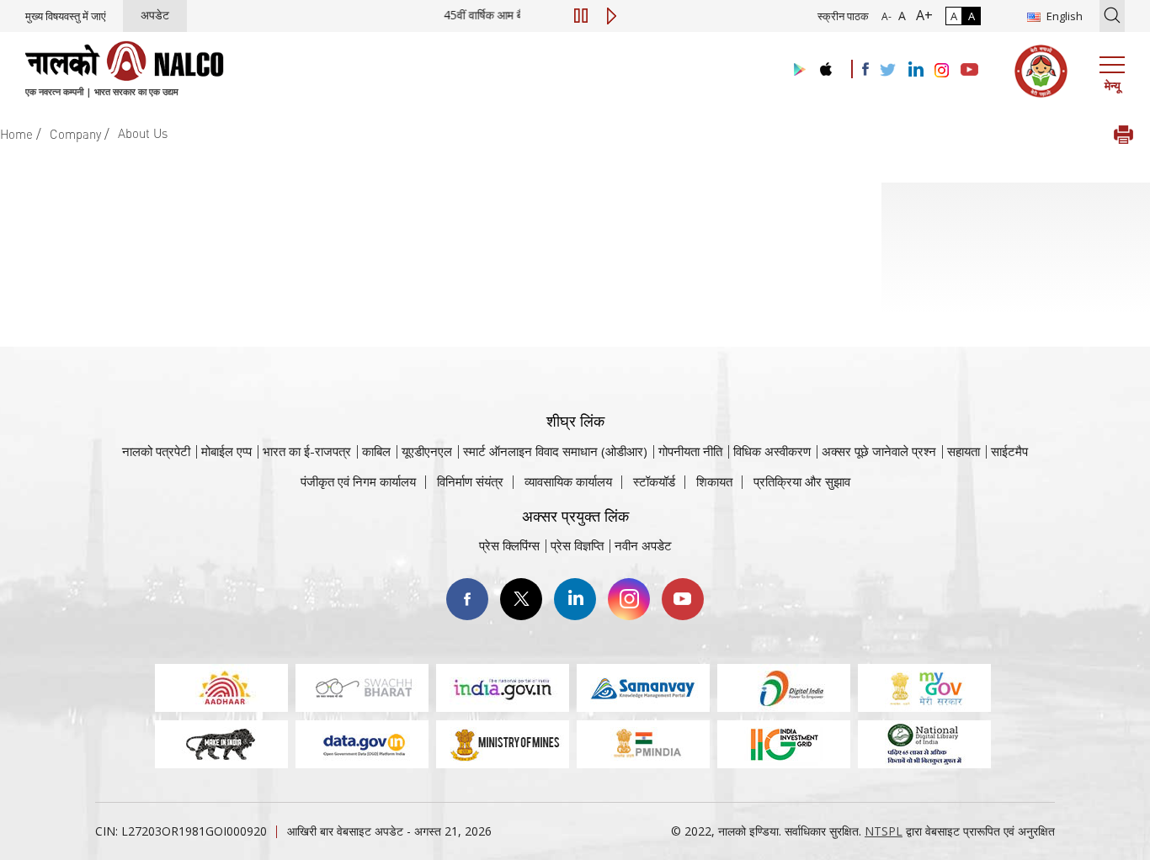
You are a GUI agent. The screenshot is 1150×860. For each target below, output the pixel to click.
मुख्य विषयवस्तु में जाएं (65, 16)
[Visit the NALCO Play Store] (796, 70)
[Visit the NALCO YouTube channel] (969, 71)
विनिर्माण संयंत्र (470, 481)
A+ (921, 15)
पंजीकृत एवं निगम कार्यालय (358, 481)
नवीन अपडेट (643, 545)
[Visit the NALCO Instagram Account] (942, 71)
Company (75, 133)
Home (16, 133)
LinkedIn (575, 599)
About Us (143, 133)
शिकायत (714, 481)
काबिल (376, 451)
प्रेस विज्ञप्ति (577, 545)
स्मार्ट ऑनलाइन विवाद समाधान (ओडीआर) (555, 451)
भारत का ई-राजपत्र (307, 451)
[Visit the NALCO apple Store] (825, 65)
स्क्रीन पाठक (843, 16)
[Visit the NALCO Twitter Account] (887, 71)
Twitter (521, 599)
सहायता (963, 451)
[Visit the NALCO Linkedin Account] (914, 70)
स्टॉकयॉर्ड (654, 481)
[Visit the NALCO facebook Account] (865, 69)
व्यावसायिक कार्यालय (568, 481)
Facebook (467, 599)
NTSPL (883, 831)
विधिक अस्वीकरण (772, 451)
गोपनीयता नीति (690, 451)
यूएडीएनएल (427, 451)
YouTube (683, 599)
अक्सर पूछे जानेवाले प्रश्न (879, 451)
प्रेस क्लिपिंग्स (509, 545)
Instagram (629, 599)
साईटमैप (1009, 451)
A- (886, 16)
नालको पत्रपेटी (156, 451)
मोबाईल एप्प (226, 451)
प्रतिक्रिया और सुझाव (801, 481)
